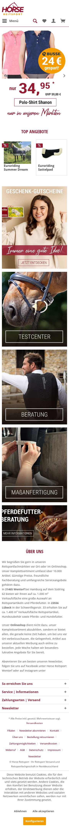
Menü (13, 21)
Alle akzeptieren (43, 811)
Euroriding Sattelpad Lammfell (46, 167)
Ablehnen (20, 811)
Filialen (11, 730)
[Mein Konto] (53, 21)
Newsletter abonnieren (32, 730)
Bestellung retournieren (40, 737)
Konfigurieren (34, 821)
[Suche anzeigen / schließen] (35, 21)
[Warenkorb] (63, 21)
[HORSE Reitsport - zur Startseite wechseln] (13, 8)
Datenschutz (36, 750)
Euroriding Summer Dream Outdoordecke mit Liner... (16, 167)
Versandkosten (34, 723)
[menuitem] (10, 21)
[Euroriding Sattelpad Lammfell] (51, 153)
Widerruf (11, 750)
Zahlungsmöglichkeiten (22, 743)
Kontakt (54, 730)
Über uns (17, 737)
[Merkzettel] (44, 21)
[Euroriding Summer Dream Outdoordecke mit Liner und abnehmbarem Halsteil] (17, 152)
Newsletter (34, 756)
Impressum (54, 750)
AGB (22, 750)
